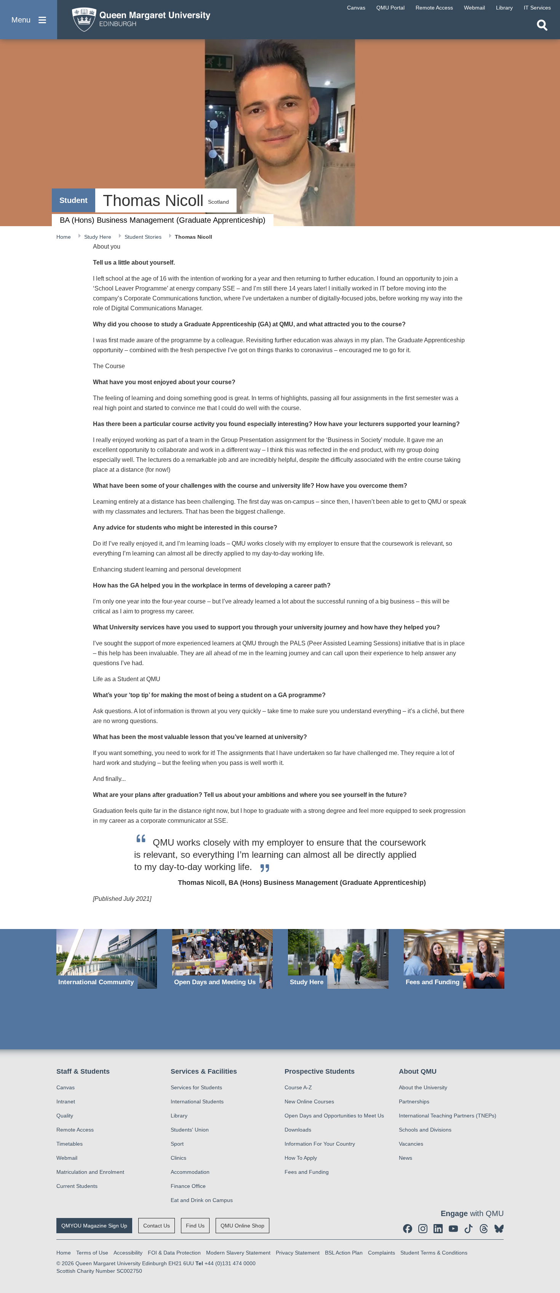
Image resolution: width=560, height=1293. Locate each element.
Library (179, 1116)
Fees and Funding (307, 1172)
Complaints (381, 1253)
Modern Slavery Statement (238, 1253)
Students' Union (190, 1130)
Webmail (66, 1158)
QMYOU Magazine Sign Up (94, 1226)
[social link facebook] (407, 1228)
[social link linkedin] (438, 1228)
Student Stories (144, 237)
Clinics (178, 1158)
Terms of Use (92, 1253)
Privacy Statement (298, 1253)
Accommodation (190, 1172)
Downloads (298, 1130)
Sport (177, 1144)
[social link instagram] (422, 1228)
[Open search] (542, 25)
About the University (423, 1087)
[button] (28, 19)
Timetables (69, 1144)
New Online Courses (309, 1101)
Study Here (98, 237)
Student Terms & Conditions (433, 1253)
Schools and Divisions (425, 1130)
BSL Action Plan (344, 1253)
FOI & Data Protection (174, 1253)
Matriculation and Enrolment (90, 1172)
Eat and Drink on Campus (202, 1200)
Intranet (65, 1101)
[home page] (137, 17)
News (405, 1158)
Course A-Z (298, 1087)
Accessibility (128, 1253)
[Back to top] (550, 1218)
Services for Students (196, 1087)
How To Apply (301, 1158)
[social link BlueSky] (499, 1228)
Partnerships (414, 1101)
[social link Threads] (483, 1228)
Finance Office (188, 1186)
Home (64, 237)
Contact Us (156, 1226)
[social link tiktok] (468, 1228)
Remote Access (75, 1130)
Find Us (195, 1226)
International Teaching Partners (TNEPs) (447, 1116)
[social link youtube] (453, 1228)
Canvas (65, 1087)
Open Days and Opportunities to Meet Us (334, 1116)
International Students (197, 1101)
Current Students (77, 1186)
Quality (64, 1116)
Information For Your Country (320, 1144)
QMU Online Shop (242, 1226)
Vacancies (411, 1144)
